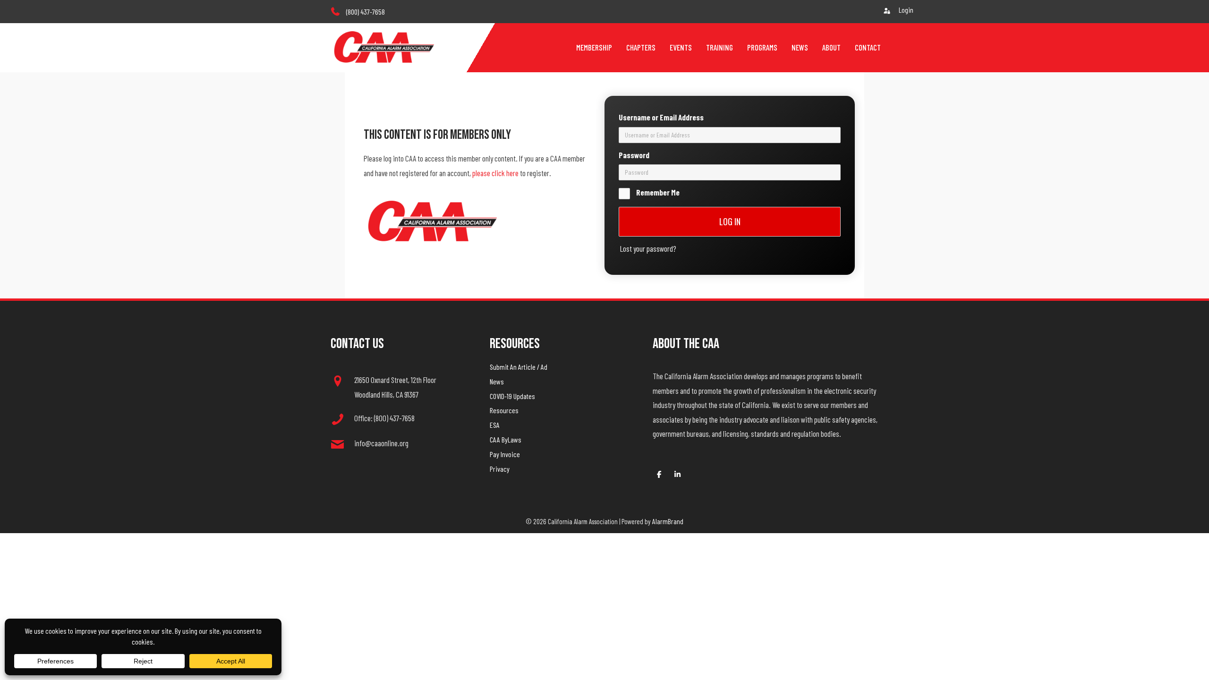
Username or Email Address (661, 117)
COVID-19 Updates (512, 395)
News (497, 381)
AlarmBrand (667, 521)
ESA (495, 424)
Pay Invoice (505, 454)
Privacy (500, 468)
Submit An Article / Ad (518, 366)
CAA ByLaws (505, 439)
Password (634, 155)
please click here (495, 173)
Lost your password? (648, 248)
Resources (504, 410)
